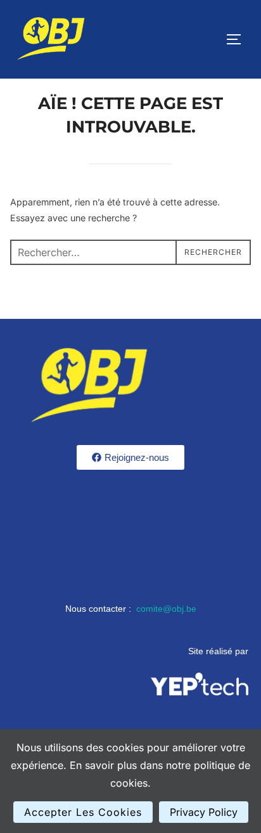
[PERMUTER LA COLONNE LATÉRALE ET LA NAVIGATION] (238, 39)
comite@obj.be (166, 609)
